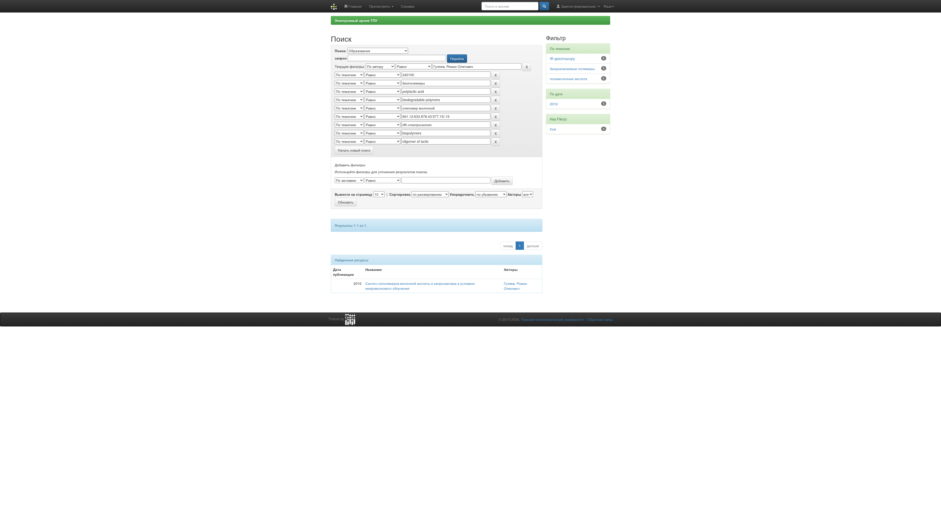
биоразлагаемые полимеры (572, 68)
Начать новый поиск (354, 150)
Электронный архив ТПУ (355, 20)
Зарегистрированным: (578, 6)
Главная (354, 6)
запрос (341, 58)
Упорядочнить (462, 194)
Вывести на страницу (353, 194)
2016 (554, 103)
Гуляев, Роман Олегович (515, 286)
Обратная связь (600, 319)
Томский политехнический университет (552, 319)
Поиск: (341, 50)
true (553, 129)
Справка (407, 6)
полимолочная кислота (568, 78)
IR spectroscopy (562, 58)
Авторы (514, 194)
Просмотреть (380, 6)
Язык (607, 6)
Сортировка (399, 194)
